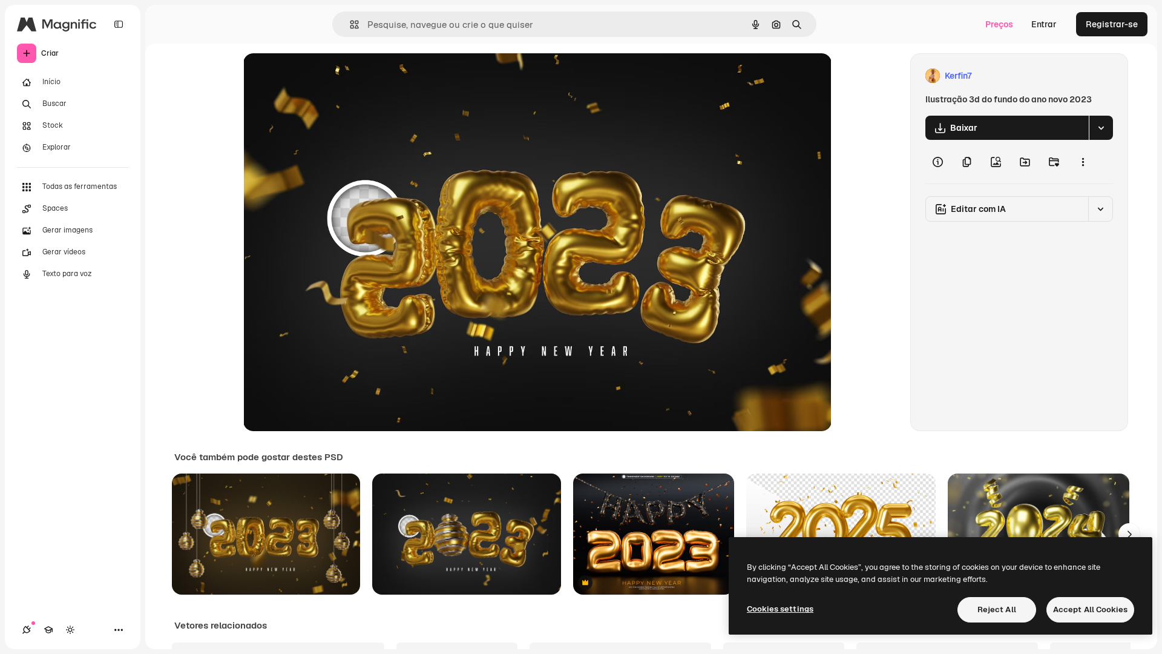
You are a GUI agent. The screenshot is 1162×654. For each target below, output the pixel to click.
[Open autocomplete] (349, 24)
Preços (999, 24)
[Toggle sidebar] (118, 24)
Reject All (996, 609)
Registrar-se (1112, 24)
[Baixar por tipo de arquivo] (1101, 128)
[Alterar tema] (70, 629)
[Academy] (48, 629)
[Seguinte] (1129, 534)
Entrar (1044, 24)
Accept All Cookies (1090, 609)
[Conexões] (26, 629)
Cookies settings (780, 609)
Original (321, 76)
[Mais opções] (1083, 162)
